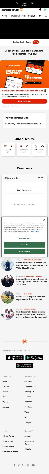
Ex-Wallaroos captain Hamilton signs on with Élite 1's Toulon (30, 297)
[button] (46, 16)
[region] (24, 237)
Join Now (28, 381)
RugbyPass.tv (29, 386)
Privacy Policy (8, 436)
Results (5, 391)
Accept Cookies (24, 251)
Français (27, 422)
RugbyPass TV (34, 15)
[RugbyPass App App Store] (15, 358)
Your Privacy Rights (24, 238)
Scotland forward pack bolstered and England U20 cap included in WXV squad (31, 280)
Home (5, 381)
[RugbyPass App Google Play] (34, 358)
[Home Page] (12, 10)
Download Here (24, 101)
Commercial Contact (29, 442)
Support (27, 436)
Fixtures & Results (18, 15)
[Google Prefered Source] (24, 366)
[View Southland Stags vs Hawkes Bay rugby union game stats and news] (39, 149)
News (4, 15)
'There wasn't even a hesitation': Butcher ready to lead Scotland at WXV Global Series (32, 264)
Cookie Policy (8, 446)
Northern (28, 401)
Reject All (24, 245)
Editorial (27, 449)
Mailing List (29, 391)
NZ (25, 417)
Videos (5, 402)
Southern (28, 407)
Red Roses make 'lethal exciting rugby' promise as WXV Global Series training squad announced (31, 313)
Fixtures (6, 386)
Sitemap (6, 407)
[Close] (44, 220)
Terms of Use (8, 441)
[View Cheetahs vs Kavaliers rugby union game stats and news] (8, 149)
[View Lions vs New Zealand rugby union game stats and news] (24, 149)
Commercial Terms (10, 451)
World (26, 412)
